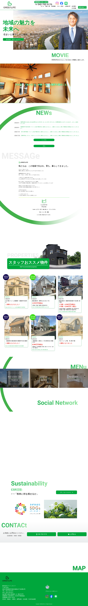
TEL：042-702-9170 (7, 590)
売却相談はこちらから (13, 39)
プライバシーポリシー (51, 591)
